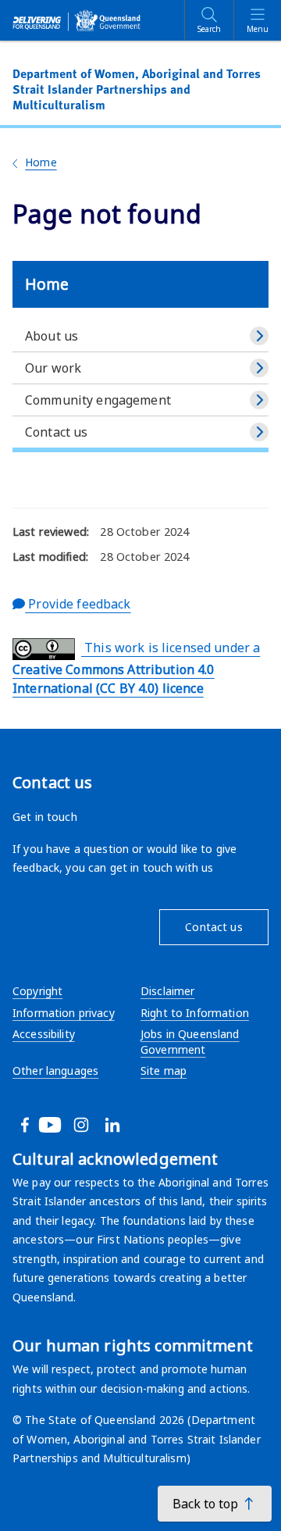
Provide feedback (77, 603)
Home (41, 162)
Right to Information (194, 1012)
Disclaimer (167, 990)
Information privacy (63, 1012)
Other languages (55, 1070)
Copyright (37, 990)
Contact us (56, 432)
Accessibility (43, 1033)
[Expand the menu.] (259, 336)
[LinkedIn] (131, 1125)
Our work (53, 368)
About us (51, 335)
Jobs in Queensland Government (190, 1041)
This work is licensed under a (136, 668)
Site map (163, 1070)
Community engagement (98, 400)
